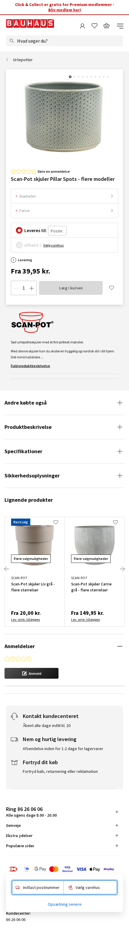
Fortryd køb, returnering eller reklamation (60, 771)
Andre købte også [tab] (25, 402)
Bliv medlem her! (64, 10)
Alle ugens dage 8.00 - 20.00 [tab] (31, 812)
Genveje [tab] (13, 825)
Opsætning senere (65, 904)
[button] (31, 673)
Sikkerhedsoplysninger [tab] (32, 475)
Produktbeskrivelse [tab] (28, 426)
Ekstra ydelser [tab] (19, 835)
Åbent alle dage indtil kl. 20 (46, 725)
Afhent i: (33, 245)
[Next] (122, 569)
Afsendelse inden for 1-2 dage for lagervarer (63, 748)
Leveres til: (35, 230)
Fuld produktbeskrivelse (30, 365)
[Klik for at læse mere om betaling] (64, 869)
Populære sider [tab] (20, 845)
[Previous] (6, 569)
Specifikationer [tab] (23, 451)
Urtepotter (23, 60)
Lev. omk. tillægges (25, 619)
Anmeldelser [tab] (19, 646)
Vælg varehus (53, 245)
